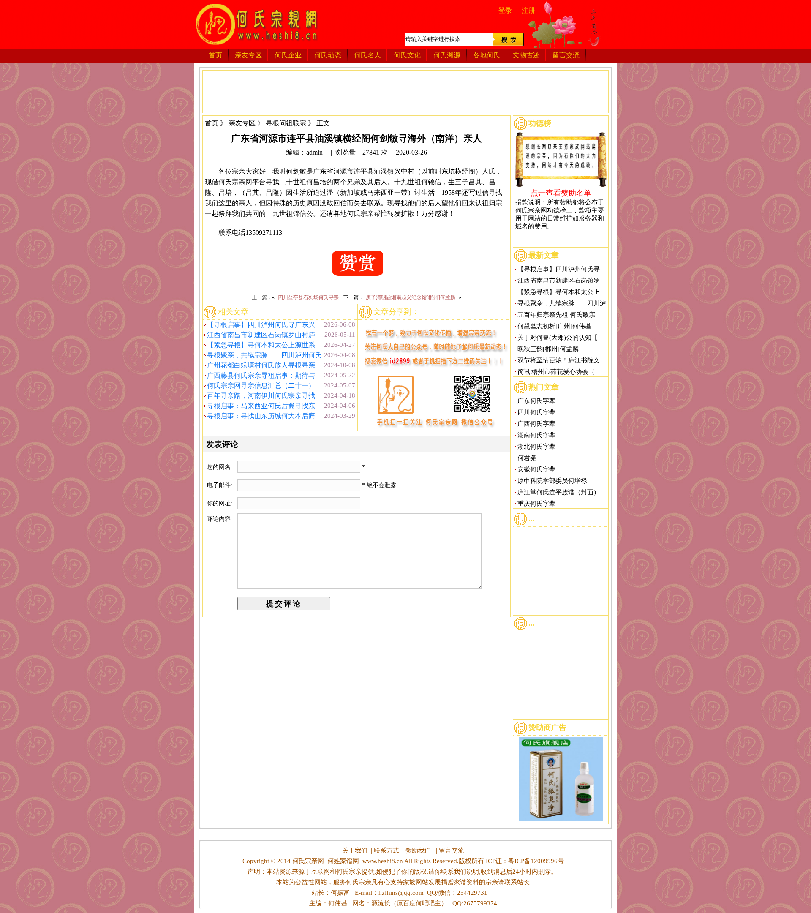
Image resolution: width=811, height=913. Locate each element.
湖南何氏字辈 (536, 435)
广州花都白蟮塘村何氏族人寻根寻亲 (261, 365)
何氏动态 (327, 55)
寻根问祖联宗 (286, 123)
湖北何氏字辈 (536, 446)
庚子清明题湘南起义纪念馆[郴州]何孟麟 (410, 297)
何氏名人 (367, 55)
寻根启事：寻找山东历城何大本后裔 (261, 416)
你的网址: (220, 503)
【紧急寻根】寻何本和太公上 (558, 292)
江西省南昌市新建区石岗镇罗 (558, 280)
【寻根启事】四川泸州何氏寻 (558, 269)
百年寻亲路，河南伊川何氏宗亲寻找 (261, 395)
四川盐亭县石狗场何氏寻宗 (308, 297)
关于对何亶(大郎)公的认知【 (557, 337)
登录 (505, 10)
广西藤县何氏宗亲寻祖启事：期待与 (261, 375)
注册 (528, 10)
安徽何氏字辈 (536, 469)
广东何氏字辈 (536, 401)
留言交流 (566, 55)
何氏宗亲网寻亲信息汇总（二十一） (261, 385)
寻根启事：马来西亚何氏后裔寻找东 (261, 405)
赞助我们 (418, 850)
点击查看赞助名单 (561, 192)
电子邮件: (220, 485)
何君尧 (526, 458)
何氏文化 (407, 55)
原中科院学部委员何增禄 (552, 480)
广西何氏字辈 (536, 423)
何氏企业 (288, 55)
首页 (215, 55)
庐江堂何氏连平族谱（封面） (558, 492)
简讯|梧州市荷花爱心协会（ (556, 371)
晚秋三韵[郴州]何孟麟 (548, 349)
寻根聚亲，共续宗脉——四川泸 (561, 303)
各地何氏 (486, 55)
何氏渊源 (446, 55)
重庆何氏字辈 (536, 503)
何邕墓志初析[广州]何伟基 (554, 326)
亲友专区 (248, 55)
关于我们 (354, 850)
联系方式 (386, 850)
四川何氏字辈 (536, 412)
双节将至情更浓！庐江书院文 (558, 360)
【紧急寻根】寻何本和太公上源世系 (261, 345)
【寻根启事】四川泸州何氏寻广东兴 (261, 324)
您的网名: (220, 467)
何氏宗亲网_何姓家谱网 (325, 861)
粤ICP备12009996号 (536, 861)
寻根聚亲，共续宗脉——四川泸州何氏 (264, 355)
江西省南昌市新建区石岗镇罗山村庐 (261, 334)
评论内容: (219, 519)
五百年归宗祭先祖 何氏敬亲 (556, 314)
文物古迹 (526, 55)
